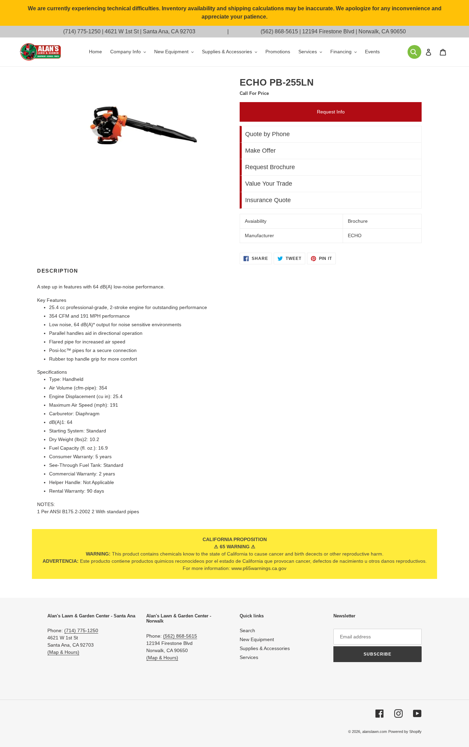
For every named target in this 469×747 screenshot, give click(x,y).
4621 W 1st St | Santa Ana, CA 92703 (150, 31)
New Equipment (257, 639)
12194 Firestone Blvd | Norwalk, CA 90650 (354, 31)
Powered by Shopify (405, 731)
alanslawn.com (374, 731)
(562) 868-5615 (279, 31)
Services (249, 657)
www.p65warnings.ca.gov (258, 568)
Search (247, 630)
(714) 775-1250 (82, 31)
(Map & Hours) (63, 652)
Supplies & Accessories (265, 648)
